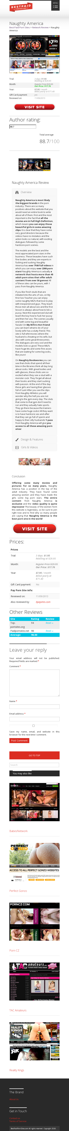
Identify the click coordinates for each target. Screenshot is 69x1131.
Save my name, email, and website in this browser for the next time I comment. (34, 733)
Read (49, 622)
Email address (17, 713)
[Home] (21, 12)
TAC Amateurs (17, 1010)
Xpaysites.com (43, 601)
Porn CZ (14, 950)
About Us (14, 1099)
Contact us (14, 1118)
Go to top (34, 755)
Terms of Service (17, 1121)
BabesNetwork (18, 831)
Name (13, 701)
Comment (15, 666)
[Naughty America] (34, 72)
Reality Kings (16, 1070)
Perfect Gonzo (18, 891)
